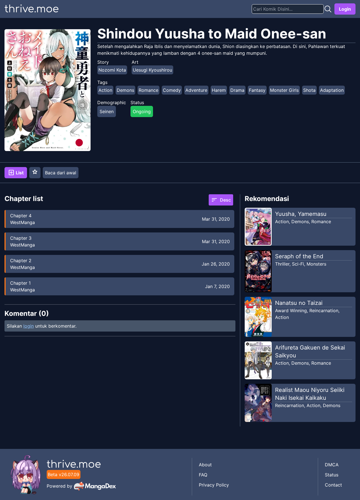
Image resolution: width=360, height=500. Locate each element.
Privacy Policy (214, 485)
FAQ (203, 475)
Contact (333, 485)
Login (345, 9)
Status (331, 475)
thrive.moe (31, 9)
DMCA (332, 464)
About (205, 464)
